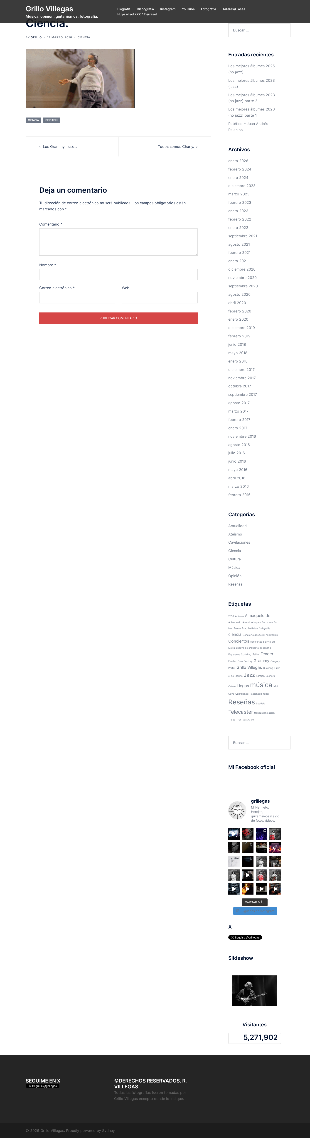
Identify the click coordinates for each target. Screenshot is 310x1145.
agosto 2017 (239, 403)
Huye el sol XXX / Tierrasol (137, 14)
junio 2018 (237, 344)
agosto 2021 (239, 244)
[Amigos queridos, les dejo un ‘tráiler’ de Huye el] (247, 889)
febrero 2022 (239, 219)
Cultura (234, 559)
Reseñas (235, 584)
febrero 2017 (239, 419)
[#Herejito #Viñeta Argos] (234, 861)
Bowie (237, 628)
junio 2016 (237, 461)
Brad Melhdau (250, 628)
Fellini (256, 654)
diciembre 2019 (241, 327)
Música (234, 567)
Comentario (50, 224)
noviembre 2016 (242, 436)
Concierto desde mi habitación (260, 635)
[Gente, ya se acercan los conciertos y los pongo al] (275, 875)
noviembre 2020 (242, 277)
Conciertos (238, 641)
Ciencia (84, 37)
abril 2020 (237, 302)
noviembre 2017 (242, 378)
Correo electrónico (57, 288)
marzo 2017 (238, 411)
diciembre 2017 (241, 369)
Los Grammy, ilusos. (60, 146)
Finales (232, 661)
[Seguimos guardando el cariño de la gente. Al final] (261, 834)
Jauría (239, 676)
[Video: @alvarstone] (234, 834)
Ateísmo (235, 534)
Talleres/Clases (233, 9)
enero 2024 (238, 177)
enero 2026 (238, 160)
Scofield (261, 703)
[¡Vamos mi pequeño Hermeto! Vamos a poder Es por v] (261, 848)
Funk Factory (245, 661)
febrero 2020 (239, 311)
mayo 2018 (237, 352)
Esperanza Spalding (239, 654)
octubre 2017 (239, 386)
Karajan (260, 676)
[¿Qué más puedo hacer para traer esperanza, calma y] (234, 889)
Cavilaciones (239, 542)
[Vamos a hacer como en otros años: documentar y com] (247, 861)
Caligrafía (264, 628)
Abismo (239, 616)
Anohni (246, 622)
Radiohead (256, 693)
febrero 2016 (239, 494)
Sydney (108, 1130)
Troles (231, 719)
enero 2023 (238, 211)
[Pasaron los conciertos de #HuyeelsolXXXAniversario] (247, 875)
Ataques (256, 622)
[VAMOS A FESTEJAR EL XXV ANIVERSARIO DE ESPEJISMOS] (234, 848)
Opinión (234, 576)
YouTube (188, 9)
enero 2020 (238, 319)
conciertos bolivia (260, 641)
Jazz (249, 675)
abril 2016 (236, 478)
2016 (231, 616)
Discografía (145, 9)
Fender (267, 653)
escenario (265, 647)
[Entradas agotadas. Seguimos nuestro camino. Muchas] (261, 875)
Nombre (47, 265)
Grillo (36, 37)
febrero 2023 (239, 202)
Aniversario (234, 622)
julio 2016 (236, 453)
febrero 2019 (239, 336)
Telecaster (240, 712)
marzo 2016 (238, 486)
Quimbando (241, 693)
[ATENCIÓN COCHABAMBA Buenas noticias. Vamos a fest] (234, 875)
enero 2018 (238, 361)
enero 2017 (237, 428)
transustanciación (264, 712)
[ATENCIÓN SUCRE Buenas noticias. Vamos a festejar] (261, 861)
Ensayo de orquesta (247, 647)
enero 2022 (238, 227)
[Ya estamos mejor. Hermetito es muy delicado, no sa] (261, 889)
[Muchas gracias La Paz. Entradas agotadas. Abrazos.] (247, 834)
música (261, 685)
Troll (238, 719)
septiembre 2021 (242, 236)
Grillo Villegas (49, 8)
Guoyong (268, 668)
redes (266, 693)
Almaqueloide (257, 615)
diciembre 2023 (242, 185)
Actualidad (237, 525)
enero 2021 (238, 261)
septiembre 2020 (243, 286)
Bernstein (267, 622)
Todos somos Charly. (176, 146)
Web (125, 288)
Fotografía (208, 9)
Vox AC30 (248, 719)
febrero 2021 (239, 252)
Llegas (243, 685)
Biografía (123, 9)
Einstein (51, 120)
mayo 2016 (237, 469)
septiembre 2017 (242, 394)
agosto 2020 (239, 294)
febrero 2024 (239, 169)
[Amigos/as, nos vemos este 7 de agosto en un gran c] (275, 848)
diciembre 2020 (242, 269)
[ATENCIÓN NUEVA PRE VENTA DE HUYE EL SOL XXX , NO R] (275, 861)
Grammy (261, 660)
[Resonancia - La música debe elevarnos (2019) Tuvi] (275, 889)
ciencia (33, 120)
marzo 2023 (238, 194)
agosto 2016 (239, 444)
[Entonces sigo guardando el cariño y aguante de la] (247, 848)
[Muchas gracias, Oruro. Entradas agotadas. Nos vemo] (275, 834)
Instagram (167, 9)
